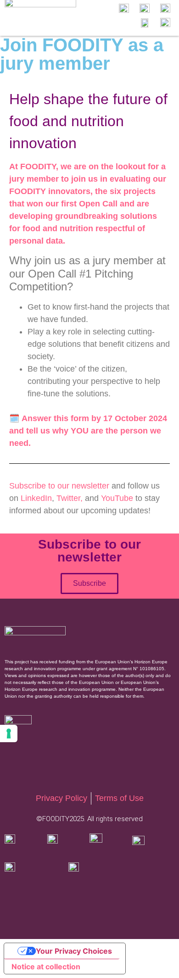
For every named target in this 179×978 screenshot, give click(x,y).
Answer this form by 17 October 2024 (94, 418)
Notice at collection (45, 966)
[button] (92, 17)
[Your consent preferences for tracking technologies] (8, 733)
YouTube (117, 498)
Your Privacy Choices (74, 951)
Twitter (68, 498)
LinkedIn (36, 498)
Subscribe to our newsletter (59, 485)
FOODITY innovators (49, 191)
